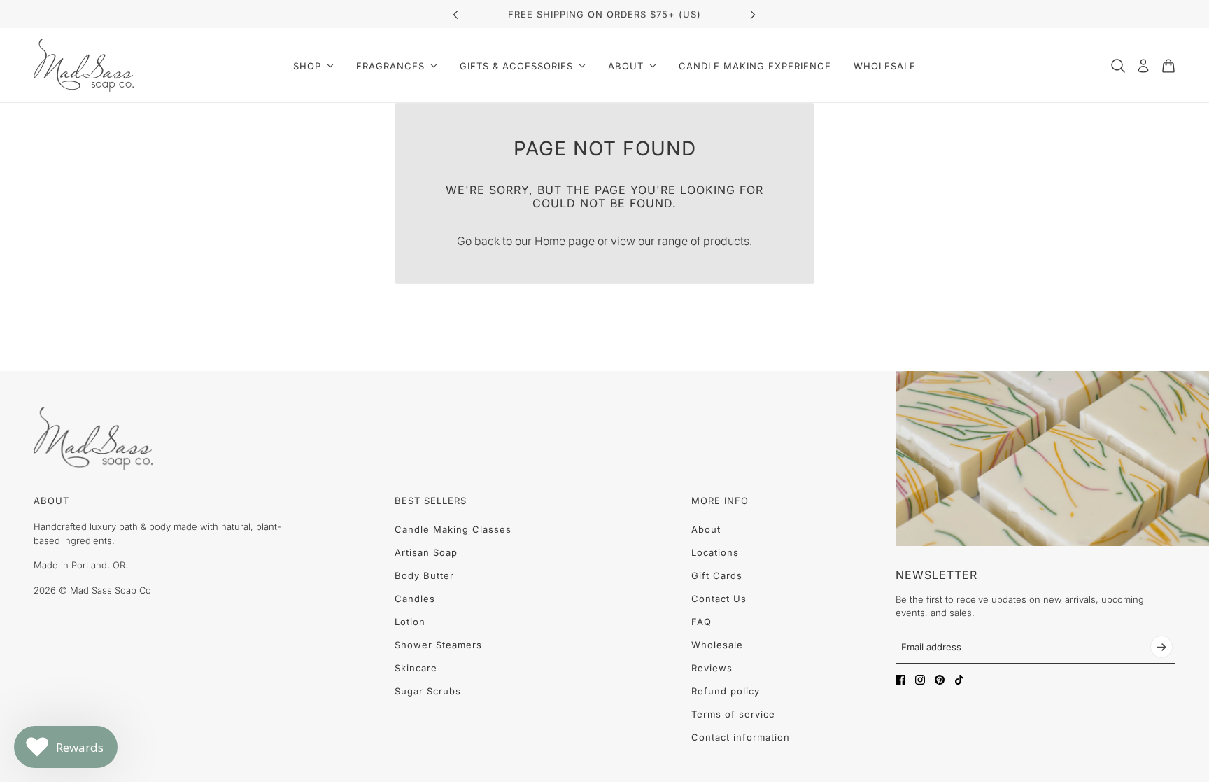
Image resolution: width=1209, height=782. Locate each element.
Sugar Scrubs (428, 691)
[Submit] (1161, 647)
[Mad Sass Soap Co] (84, 65)
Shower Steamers (438, 644)
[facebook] (900, 679)
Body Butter (424, 575)
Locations (715, 552)
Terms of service (733, 714)
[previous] (455, 14)
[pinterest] (939, 679)
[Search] (1118, 66)
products (726, 241)
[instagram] (920, 679)
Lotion (410, 621)
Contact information (740, 737)
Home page (565, 241)
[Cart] (1168, 66)
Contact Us (719, 598)
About (706, 529)
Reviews (712, 667)
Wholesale (717, 644)
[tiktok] (959, 679)
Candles (415, 598)
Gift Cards (716, 575)
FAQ (701, 621)
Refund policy (725, 691)
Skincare (416, 667)
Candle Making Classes (453, 529)
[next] (753, 14)
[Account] (1143, 66)
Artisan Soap (426, 552)
